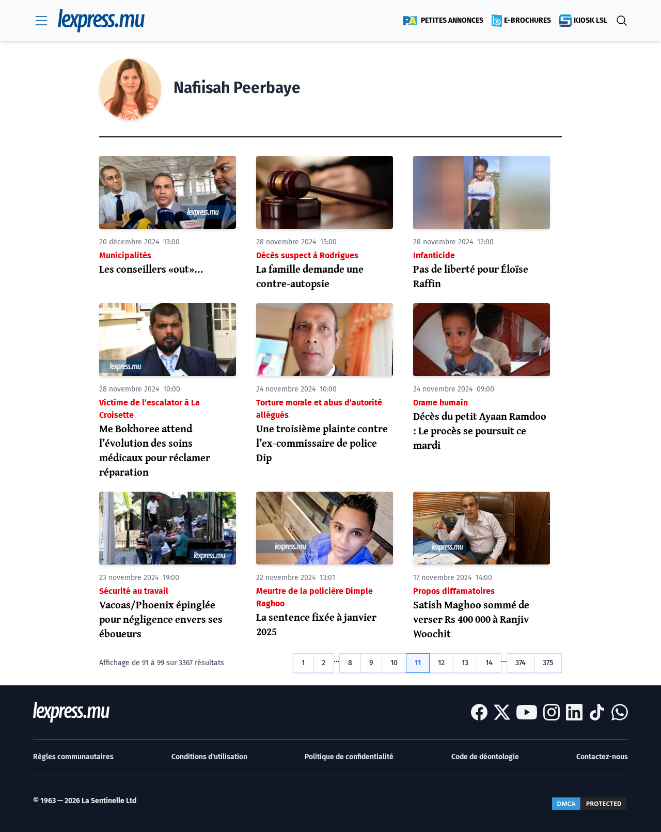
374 (520, 662)
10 (394, 662)
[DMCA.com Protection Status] (589, 803)
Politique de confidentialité (349, 756)
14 (489, 662)
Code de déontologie (485, 756)
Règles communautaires (73, 756)
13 (465, 662)
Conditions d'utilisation (209, 756)
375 (548, 662)
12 (441, 662)
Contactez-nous (602, 756)
